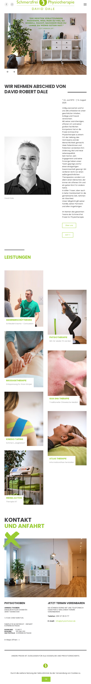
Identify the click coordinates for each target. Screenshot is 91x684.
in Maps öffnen (10, 639)
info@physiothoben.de (65, 621)
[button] (85, 4)
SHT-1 (67, 235)
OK (46, 679)
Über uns (69, 225)
